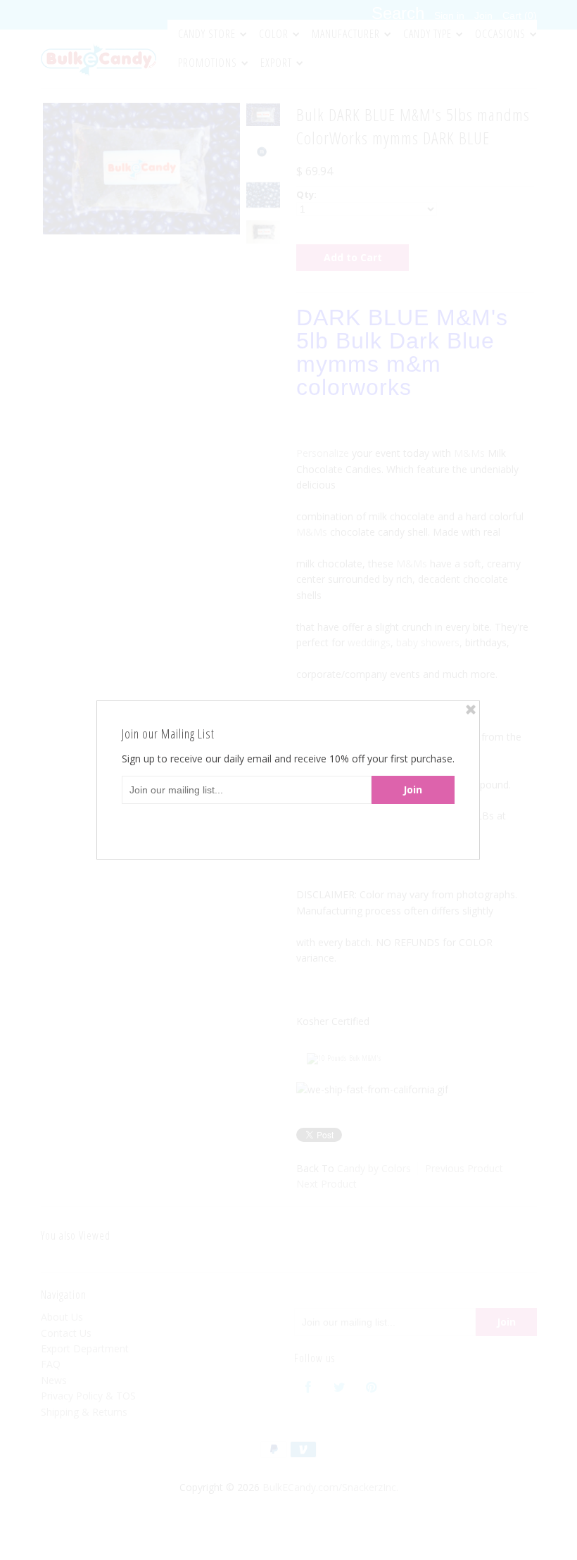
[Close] (471, 710)
